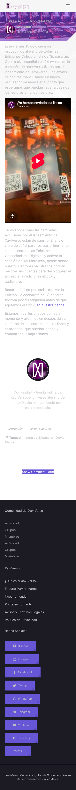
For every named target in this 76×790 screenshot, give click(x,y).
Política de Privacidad (21, 620)
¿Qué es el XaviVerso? (21, 581)
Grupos (10, 530)
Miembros (12, 536)
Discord (23, 646)
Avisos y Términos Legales (24, 612)
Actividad (12, 523)
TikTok (18, 751)
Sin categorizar (40, 21)
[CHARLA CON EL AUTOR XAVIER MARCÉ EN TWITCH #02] (31, 489)
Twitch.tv (24, 738)
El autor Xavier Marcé (21, 589)
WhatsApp (25, 698)
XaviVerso (24, 27)
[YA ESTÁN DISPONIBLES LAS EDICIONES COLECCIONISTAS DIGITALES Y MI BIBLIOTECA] (45, 489)
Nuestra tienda (16, 596)
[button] (38, 471)
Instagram (24, 659)
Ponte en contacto (18, 604)
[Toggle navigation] (68, 6)
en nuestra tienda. (51, 305)
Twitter (22, 685)
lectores (31, 437)
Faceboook (25, 672)
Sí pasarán (15, 21)
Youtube (23, 725)
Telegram (24, 711)
